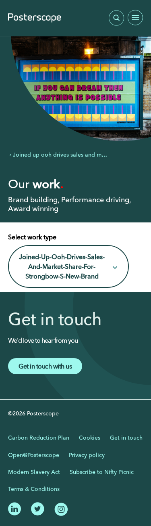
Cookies (89, 437)
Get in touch (126, 437)
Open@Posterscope (33, 455)
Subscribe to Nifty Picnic (102, 472)
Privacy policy (87, 455)
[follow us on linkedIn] (14, 508)
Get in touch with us (45, 366)
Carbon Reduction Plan (38, 437)
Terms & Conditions (34, 488)
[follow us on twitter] (37, 508)
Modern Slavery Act (34, 472)
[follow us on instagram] (61, 509)
